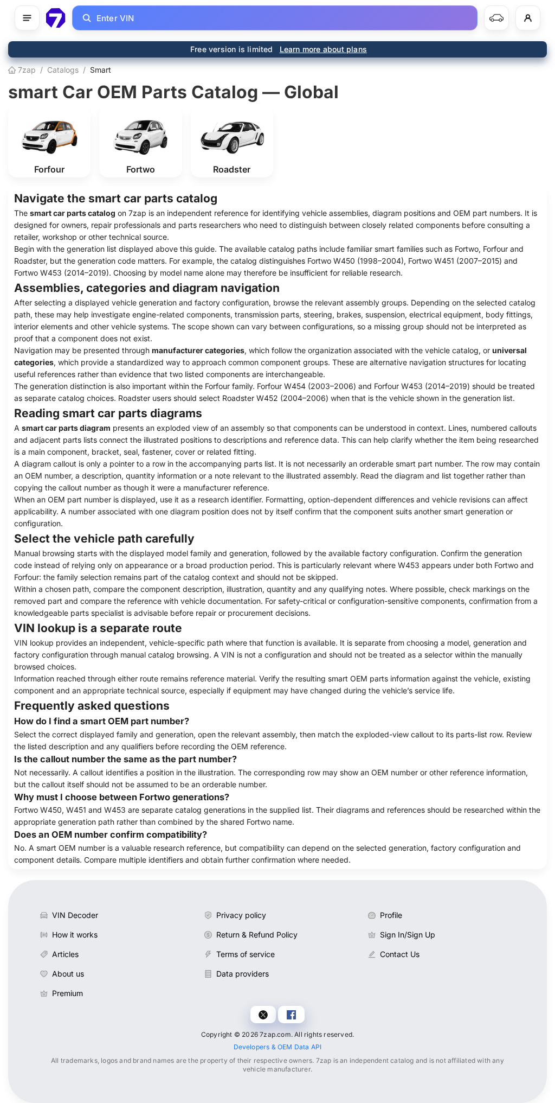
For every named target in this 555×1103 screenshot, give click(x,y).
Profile (391, 915)
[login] (527, 17)
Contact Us (400, 954)
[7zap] (56, 18)
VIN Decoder (75, 915)
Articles (65, 954)
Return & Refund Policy (257, 934)
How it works (75, 934)
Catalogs (63, 69)
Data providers (242, 973)
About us (68, 973)
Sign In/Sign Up (407, 934)
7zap (26, 69)
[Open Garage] (496, 17)
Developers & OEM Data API (278, 1047)
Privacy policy (241, 915)
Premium (67, 993)
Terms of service (245, 954)
